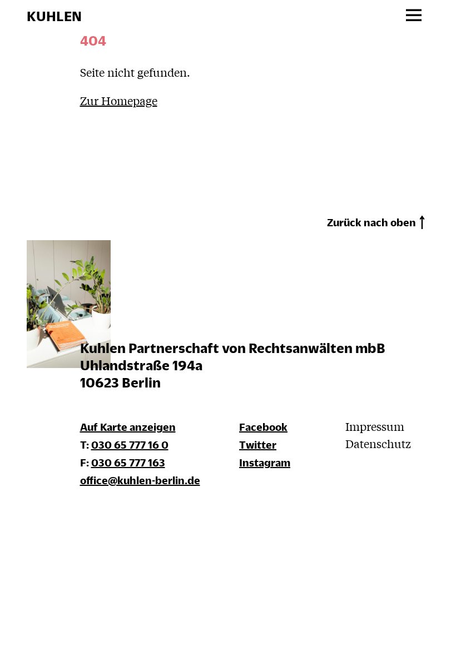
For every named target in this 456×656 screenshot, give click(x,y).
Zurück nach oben (371, 222)
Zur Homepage (118, 100)
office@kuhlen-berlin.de (140, 480)
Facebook (263, 427)
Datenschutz (378, 443)
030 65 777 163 (128, 462)
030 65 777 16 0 (129, 444)
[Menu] (413, 16)
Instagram (264, 462)
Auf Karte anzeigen (128, 427)
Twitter (257, 444)
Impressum (374, 426)
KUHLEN (54, 16)
